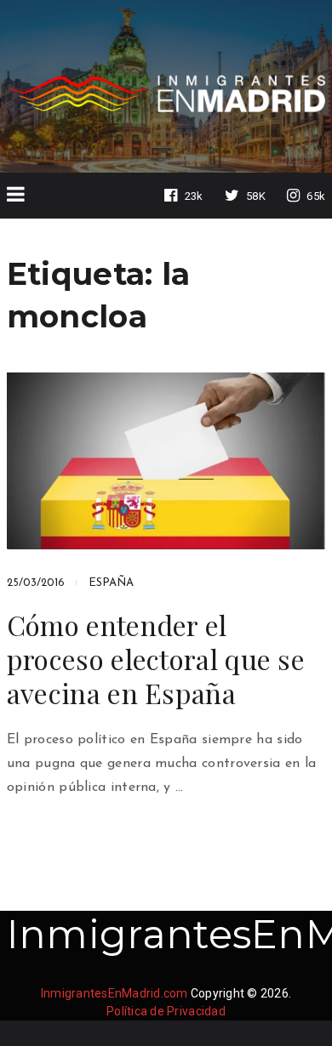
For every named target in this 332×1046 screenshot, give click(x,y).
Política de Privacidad (166, 1011)
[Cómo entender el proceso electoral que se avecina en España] (166, 460)
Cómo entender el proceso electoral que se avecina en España (156, 659)
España (111, 582)
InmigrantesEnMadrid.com (114, 993)
